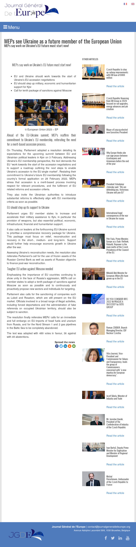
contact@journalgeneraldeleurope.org (109, 526)
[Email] (74, 346)
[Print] (69, 346)
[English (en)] (132, 3)
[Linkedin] (65, 346)
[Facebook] (57, 346)
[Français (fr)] (125, 3)
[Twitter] (61, 346)
